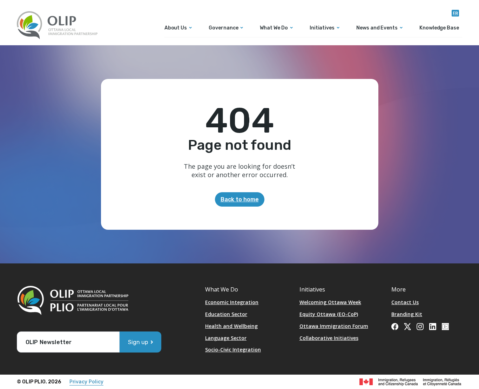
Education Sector (226, 314)
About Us (175, 28)
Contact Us (405, 302)
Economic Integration (231, 302)
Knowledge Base (439, 28)
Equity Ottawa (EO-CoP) (328, 314)
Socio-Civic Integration (233, 349)
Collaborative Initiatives (328, 338)
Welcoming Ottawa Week (330, 302)
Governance (223, 28)
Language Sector (226, 338)
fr (455, 13)
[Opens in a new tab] (394, 326)
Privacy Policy (86, 381)
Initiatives (322, 28)
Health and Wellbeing (231, 326)
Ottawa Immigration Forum (333, 326)
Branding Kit (406, 314)
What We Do (274, 28)
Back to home (240, 199)
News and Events (377, 28)
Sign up (138, 342)
